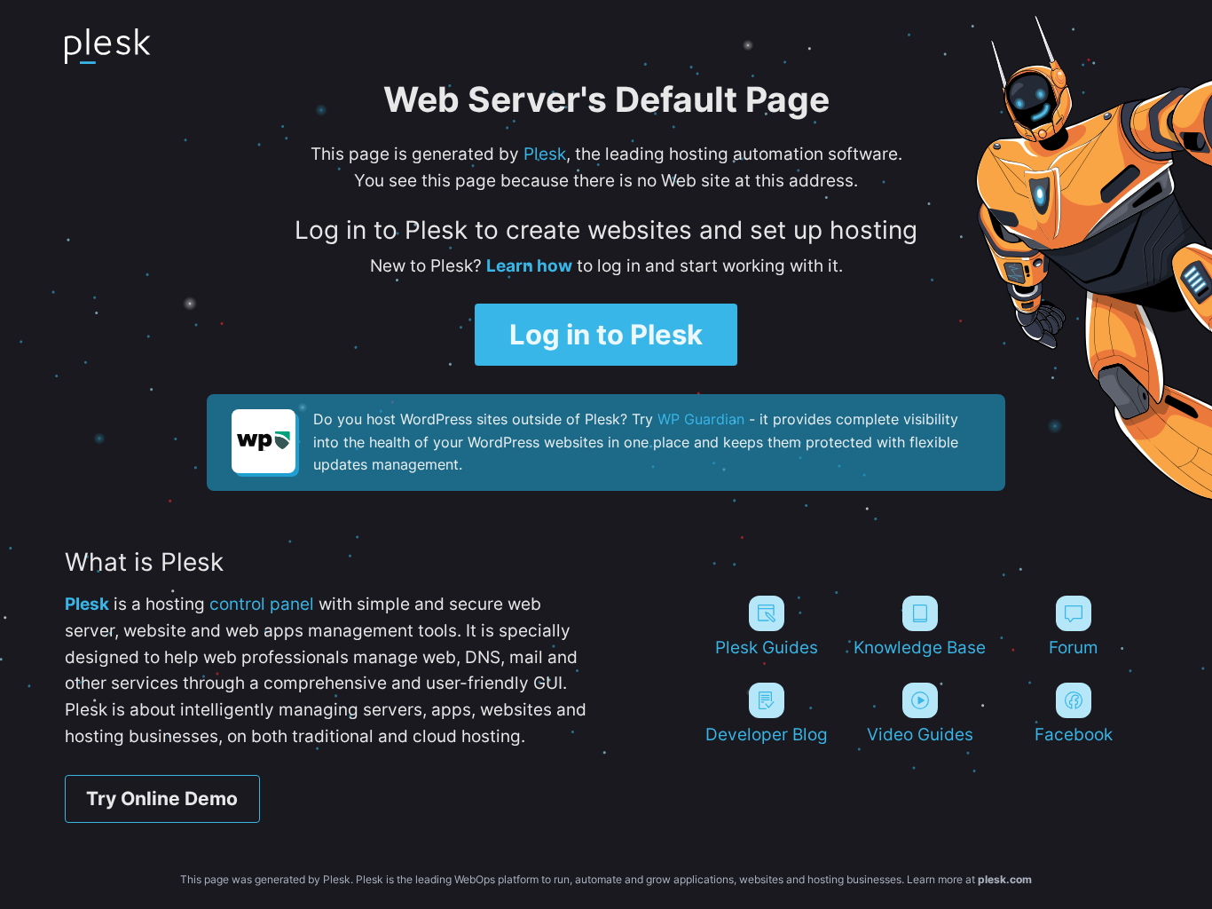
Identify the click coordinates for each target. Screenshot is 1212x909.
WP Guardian (700, 419)
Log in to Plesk (606, 335)
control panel (261, 603)
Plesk (544, 153)
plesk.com (1005, 879)
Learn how (529, 265)
